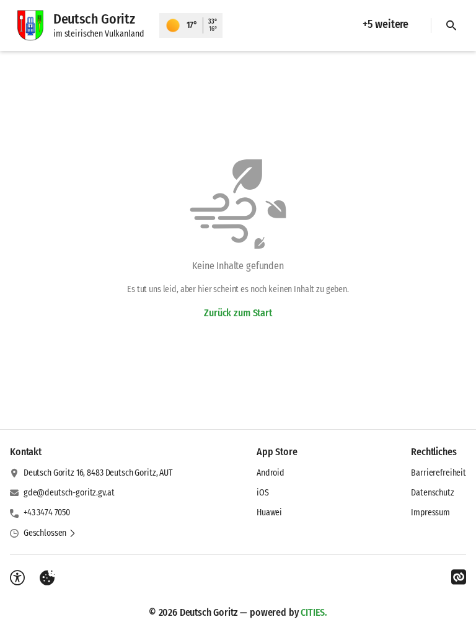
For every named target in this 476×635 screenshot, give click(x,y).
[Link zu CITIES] (458, 577)
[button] (50, 533)
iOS (263, 492)
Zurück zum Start (237, 313)
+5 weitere (385, 24)
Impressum (430, 512)
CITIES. (314, 612)
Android (270, 473)
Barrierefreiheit (438, 473)
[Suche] (451, 25)
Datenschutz (432, 492)
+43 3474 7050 (47, 512)
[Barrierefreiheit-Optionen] (17, 578)
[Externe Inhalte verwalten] (47, 578)
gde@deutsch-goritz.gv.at (69, 492)
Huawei (269, 512)
